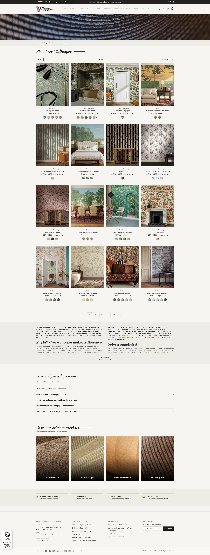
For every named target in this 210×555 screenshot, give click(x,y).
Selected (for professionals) (84, 541)
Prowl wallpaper (122, 171)
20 (114, 315)
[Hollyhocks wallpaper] (87, 84)
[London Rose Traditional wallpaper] (157, 145)
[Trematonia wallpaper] (52, 206)
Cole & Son (52, 108)
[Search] (160, 9)
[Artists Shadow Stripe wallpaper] (52, 145)
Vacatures (111, 534)
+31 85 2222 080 (48, 530)
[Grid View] (98, 59)
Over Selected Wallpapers (117, 525)
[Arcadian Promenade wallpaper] (87, 145)
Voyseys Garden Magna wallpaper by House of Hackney (140, 337)
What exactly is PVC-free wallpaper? (51, 389)
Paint (136, 9)
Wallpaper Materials (48, 43)
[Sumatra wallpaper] (122, 84)
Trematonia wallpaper (52, 232)
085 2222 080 (42, 2)
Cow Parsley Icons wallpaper (157, 293)
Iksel (157, 108)
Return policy (76, 534)
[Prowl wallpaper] (122, 145)
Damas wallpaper (157, 232)
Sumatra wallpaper (123, 111)
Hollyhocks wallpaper (87, 111)
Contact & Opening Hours (81, 525)
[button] (172, 9)
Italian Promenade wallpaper (87, 232)
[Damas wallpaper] (157, 206)
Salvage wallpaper (52, 111)
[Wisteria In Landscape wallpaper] (157, 84)
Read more (105, 357)
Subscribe (168, 528)
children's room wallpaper (129, 335)
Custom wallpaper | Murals (80, 9)
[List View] (102, 59)
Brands (97, 9)
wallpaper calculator (164, 352)
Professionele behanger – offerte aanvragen (120, 529)
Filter (40, 59)
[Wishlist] (168, 9)
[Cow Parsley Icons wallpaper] (157, 267)
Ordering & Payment (79, 528)
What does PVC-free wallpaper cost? (51, 394)
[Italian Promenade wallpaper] (87, 206)
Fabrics (107, 9)
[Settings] (164, 9)
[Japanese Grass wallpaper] (87, 267)
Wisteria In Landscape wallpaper (157, 111)
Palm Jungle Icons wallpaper (122, 232)
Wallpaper (62, 9)
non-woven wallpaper (86, 350)
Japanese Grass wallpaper (87, 293)
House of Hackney (87, 108)
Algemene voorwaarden (116, 537)
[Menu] (11, 531)
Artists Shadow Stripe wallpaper (52, 171)
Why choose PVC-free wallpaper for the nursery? (55, 406)
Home (38, 43)
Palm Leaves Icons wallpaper (52, 293)
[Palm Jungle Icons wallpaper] (122, 206)
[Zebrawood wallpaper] (122, 267)
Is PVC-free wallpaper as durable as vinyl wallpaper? (57, 400)
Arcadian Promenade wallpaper (87, 171)
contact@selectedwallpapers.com (62, 2)
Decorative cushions (122, 9)
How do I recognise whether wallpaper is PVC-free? (56, 411)
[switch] (7, 546)
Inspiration (146, 9)
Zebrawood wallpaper (122, 293)
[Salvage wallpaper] (52, 84)
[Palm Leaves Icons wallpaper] (52, 267)
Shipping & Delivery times (81, 531)
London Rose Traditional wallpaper (157, 171)
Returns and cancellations (81, 538)
